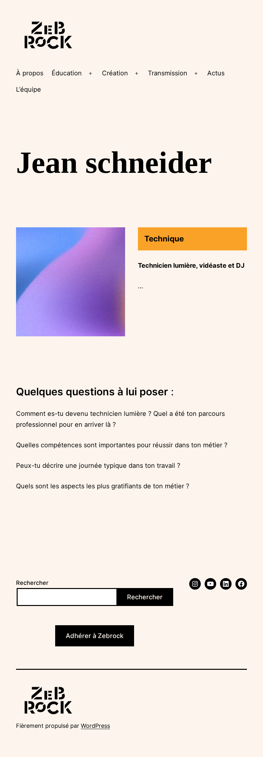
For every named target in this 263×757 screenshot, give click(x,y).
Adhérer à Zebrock (94, 636)
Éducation (67, 73)
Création (115, 73)
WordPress (95, 725)
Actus (216, 73)
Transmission (167, 73)
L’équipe (28, 89)
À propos (29, 73)
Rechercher (32, 582)
